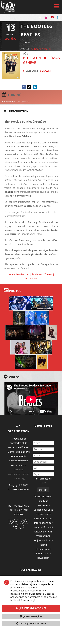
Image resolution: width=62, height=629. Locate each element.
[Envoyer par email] (40, 87)
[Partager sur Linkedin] (35, 87)
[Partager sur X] (29, 87)
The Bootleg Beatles (40, 48)
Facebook (37, 274)
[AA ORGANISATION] (8, 11)
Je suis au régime (33, 616)
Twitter (48, 274)
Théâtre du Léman (43, 57)
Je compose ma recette (32, 623)
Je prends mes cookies (33, 608)
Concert (45, 70)
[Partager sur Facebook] (24, 87)
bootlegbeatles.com (18, 274)
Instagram (31, 278)
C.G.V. (43, 483)
